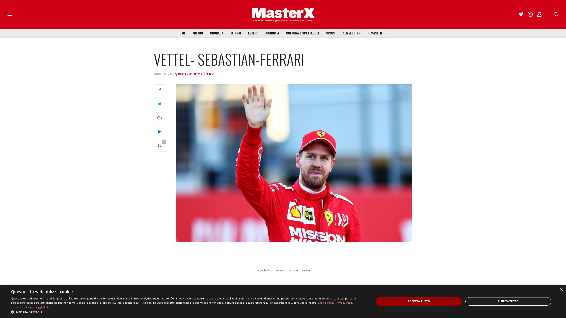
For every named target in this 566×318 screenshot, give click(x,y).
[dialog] (283, 301)
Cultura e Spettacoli (302, 32)
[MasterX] (283, 14)
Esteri (253, 32)
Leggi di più (42, 307)
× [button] (561, 289)
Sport (331, 32)
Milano (198, 32)
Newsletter (351, 32)
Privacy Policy (344, 303)
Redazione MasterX (195, 74)
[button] (187, 312)
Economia (272, 32)
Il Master (374, 32)
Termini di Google (22, 307)
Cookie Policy (326, 303)
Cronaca (216, 32)
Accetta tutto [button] (419, 301)
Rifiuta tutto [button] (508, 301)
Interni (235, 32)
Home (181, 32)
